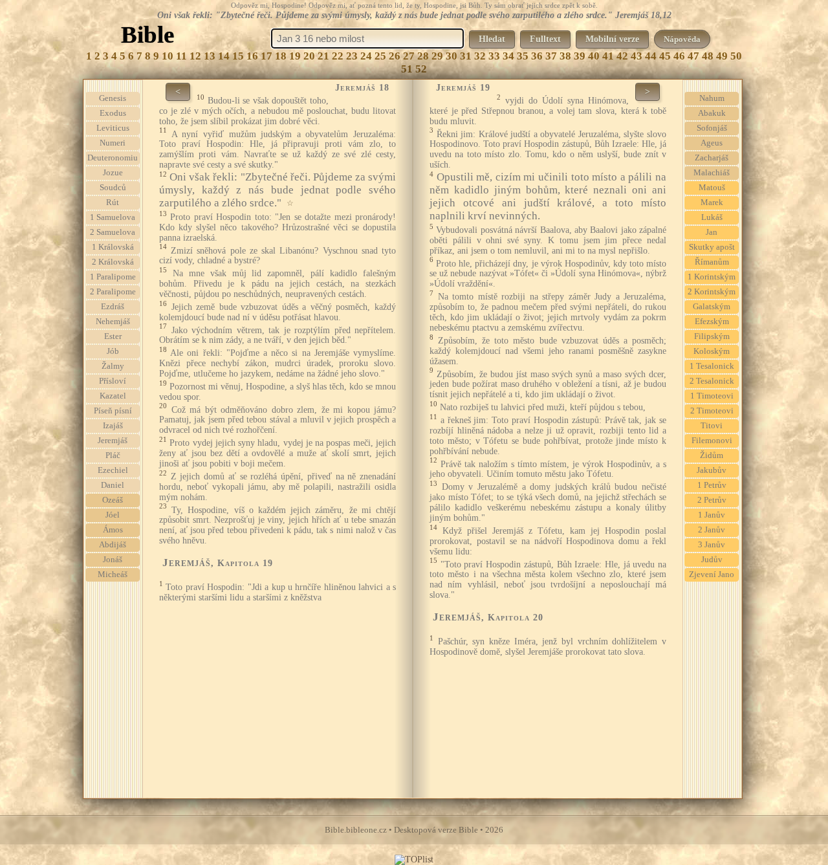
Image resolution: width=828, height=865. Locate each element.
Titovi (712, 425)
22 (337, 56)
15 (238, 56)
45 (665, 56)
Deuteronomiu (112, 157)
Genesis (112, 98)
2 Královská (113, 262)
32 (480, 56)
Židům (711, 455)
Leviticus (112, 128)
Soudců (113, 187)
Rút (112, 202)
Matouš (712, 187)
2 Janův (711, 529)
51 (407, 69)
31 (466, 56)
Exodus (113, 113)
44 (651, 56)
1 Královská (113, 247)
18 (281, 56)
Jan (711, 232)
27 (409, 56)
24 (366, 56)
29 (437, 56)
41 (608, 56)
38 (565, 56)
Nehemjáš (113, 321)
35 (522, 56)
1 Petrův (711, 485)
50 (736, 56)
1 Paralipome (113, 276)
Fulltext (545, 39)
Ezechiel (113, 470)
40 (594, 56)
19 (295, 56)
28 (423, 56)
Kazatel (113, 395)
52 (421, 69)
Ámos (113, 529)
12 (195, 56)
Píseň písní (113, 410)
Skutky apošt (712, 247)
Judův (712, 559)
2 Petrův (711, 500)
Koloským (711, 351)
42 (622, 56)
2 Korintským (711, 291)
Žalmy (113, 366)
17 (266, 56)
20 (309, 56)
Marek (712, 202)
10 (167, 56)
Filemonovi (712, 440)
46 (679, 56)
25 (380, 56)
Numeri (112, 143)
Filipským (712, 336)
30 (451, 56)
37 (551, 56)
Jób (113, 351)
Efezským (712, 321)
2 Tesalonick (712, 381)
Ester (113, 336)
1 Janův (711, 515)
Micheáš (112, 574)
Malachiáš (711, 172)
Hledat (492, 39)
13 (209, 56)
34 (508, 56)
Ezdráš (112, 306)
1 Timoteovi (712, 395)
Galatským (711, 306)
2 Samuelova (112, 232)
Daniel (112, 485)
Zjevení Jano (711, 574)
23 (352, 56)
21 (323, 56)
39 (579, 56)
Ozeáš (112, 500)
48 (708, 56)
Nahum (711, 98)
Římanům (712, 262)
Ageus (712, 143)
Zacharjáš (711, 157)
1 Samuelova (112, 217)
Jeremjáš (112, 440)
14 (224, 56)
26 (394, 56)
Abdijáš (112, 544)
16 (252, 56)
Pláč (112, 455)
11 (181, 56)
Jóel (112, 515)
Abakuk (712, 113)
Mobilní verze (612, 39)
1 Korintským (711, 276)
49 (722, 56)
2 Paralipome (113, 291)
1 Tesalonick (712, 366)
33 (494, 56)
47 (693, 56)
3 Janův (711, 544)
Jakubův (711, 470)
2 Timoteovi (712, 410)
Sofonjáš (712, 128)
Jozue (113, 172)
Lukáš (712, 217)
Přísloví (112, 381)
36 (537, 56)
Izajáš (113, 425)
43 (636, 56)
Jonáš (112, 559)
